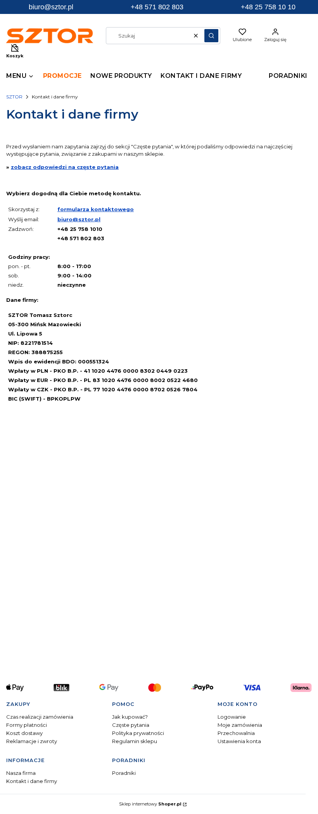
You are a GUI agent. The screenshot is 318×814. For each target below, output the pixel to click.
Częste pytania (130, 725)
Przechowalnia (236, 733)
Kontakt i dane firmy (31, 781)
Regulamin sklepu (134, 741)
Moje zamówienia (240, 725)
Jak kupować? (130, 717)
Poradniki (124, 773)
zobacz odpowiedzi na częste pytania (65, 167)
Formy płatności (26, 725)
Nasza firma (21, 773)
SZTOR (14, 97)
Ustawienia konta (239, 741)
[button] (211, 35)
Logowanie (232, 717)
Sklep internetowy (150, 804)
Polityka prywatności (138, 733)
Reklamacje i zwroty (31, 741)
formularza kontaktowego (95, 209)
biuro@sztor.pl (78, 219)
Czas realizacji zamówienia (39, 717)
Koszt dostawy (24, 733)
